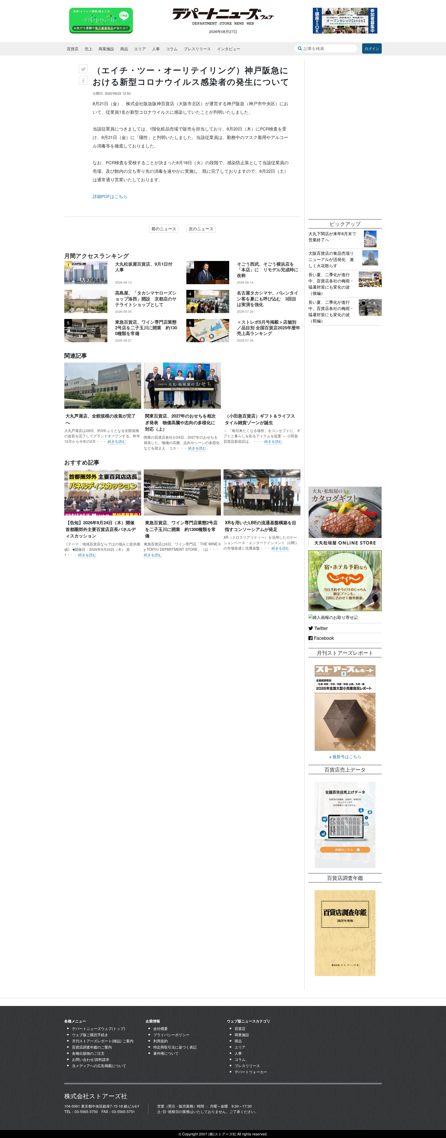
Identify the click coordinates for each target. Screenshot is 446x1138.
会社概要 (160, 1028)
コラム (172, 48)
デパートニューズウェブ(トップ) (98, 1028)
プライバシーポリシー (171, 1034)
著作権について (166, 1053)
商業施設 (106, 48)
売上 (88, 48)
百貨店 (72, 48)
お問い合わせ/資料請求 (90, 1059)
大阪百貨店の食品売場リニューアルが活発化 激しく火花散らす (331, 259)
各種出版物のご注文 (88, 1053)
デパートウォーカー (251, 1071)
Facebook (323, 637)
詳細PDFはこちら (110, 196)
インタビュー (228, 48)
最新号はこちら (346, 756)
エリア (140, 48)
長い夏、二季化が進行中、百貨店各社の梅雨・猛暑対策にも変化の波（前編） (331, 311)
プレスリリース (197, 48)
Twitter (320, 628)
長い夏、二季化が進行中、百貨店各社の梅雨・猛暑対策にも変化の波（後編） (331, 284)
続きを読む (117, 441)
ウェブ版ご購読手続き (90, 1034)
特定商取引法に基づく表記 (175, 1047)
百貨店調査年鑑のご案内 (92, 1047)
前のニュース (164, 229)
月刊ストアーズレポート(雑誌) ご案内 (102, 1040)
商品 (124, 48)
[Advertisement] (345, 136)
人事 (156, 48)
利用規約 (160, 1040)
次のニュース (201, 229)
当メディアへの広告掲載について (99, 1065)
